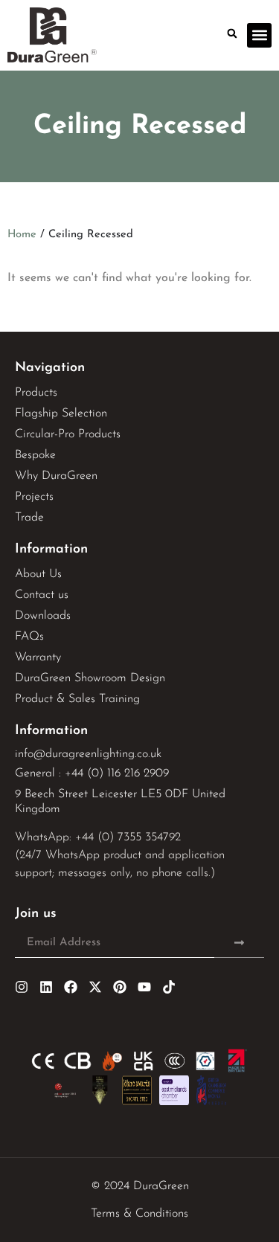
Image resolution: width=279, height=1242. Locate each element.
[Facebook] (70, 987)
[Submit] (239, 943)
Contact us (41, 595)
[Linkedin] (46, 987)
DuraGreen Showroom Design (90, 678)
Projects (34, 497)
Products (36, 393)
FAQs (29, 637)
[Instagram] (21, 987)
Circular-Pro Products (68, 434)
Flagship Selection (61, 413)
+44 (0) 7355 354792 (128, 837)
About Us (38, 574)
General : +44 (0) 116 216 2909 (92, 773)
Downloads (43, 616)
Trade (29, 518)
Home (21, 234)
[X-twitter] (95, 987)
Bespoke (35, 455)
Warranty (38, 657)
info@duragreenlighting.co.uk (88, 754)
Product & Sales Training (77, 699)
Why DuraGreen (56, 476)
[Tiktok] (169, 987)
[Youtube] (144, 987)
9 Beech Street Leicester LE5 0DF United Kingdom (120, 801)
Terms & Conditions (139, 1214)
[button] (232, 34)
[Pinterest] (119, 987)
